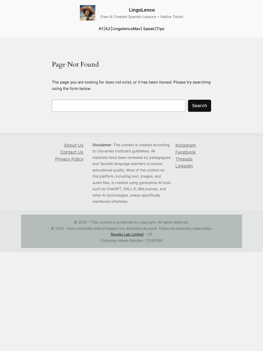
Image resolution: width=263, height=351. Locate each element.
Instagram (185, 145)
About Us (73, 145)
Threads (184, 159)
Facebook (185, 152)
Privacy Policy (69, 159)
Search (199, 105)
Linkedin (184, 166)
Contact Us (71, 152)
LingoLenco (142, 10)
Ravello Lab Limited (127, 234)
